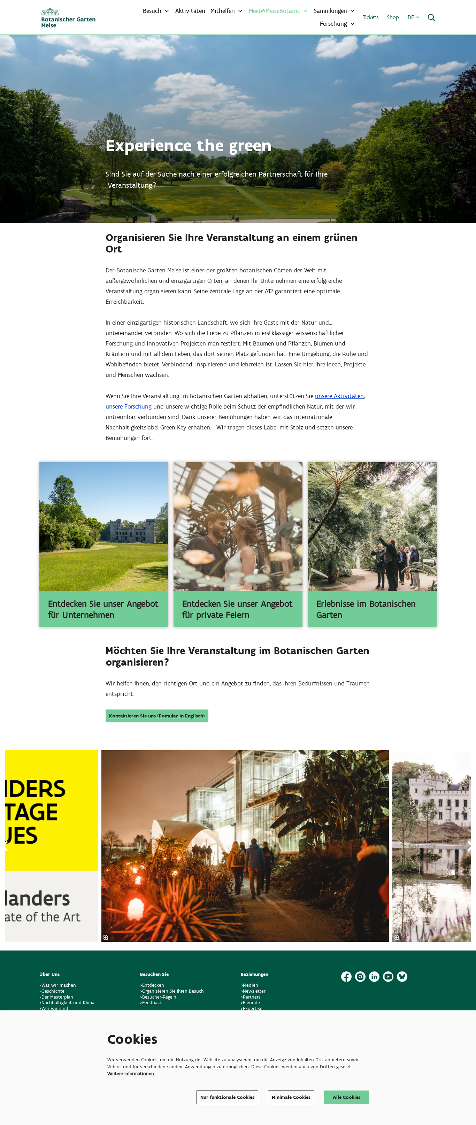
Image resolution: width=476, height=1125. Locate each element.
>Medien (249, 985)
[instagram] (360, 976)
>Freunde (250, 1003)
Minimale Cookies (291, 1097)
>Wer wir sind (53, 1008)
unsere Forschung (129, 406)
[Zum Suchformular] (431, 17)
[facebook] (346, 976)
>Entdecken (152, 985)
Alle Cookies (346, 1097)
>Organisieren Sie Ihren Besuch (172, 991)
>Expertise (251, 1008)
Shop (393, 17)
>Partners (251, 997)
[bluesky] (402, 976)
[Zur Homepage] (68, 17)
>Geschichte (51, 991)
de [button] (412, 17)
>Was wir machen (57, 985)
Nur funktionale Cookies (227, 1097)
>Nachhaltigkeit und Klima (66, 1003)
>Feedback (151, 1003)
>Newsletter (253, 991)
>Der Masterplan (56, 997)
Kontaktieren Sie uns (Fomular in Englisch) (157, 716)
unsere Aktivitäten (339, 396)
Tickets (370, 17)
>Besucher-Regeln (158, 997)
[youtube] (388, 976)
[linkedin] (374, 976)
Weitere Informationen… (132, 1074)
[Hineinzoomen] (105, 937)
